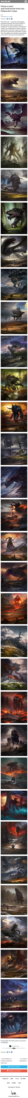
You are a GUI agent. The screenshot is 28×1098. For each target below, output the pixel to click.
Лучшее (14, 1083)
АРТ (1, 15)
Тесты (17, 1078)
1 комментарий (15, 1046)
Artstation (5, 1042)
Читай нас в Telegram (15, 1066)
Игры (8, 1083)
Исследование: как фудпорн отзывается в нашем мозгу (6, 1060)
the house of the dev (14, 1087)
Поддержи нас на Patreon (15, 1070)
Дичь (11, 1078)
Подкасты (5, 1078)
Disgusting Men (4, 16)
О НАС (19, 1083)
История (23, 1078)
